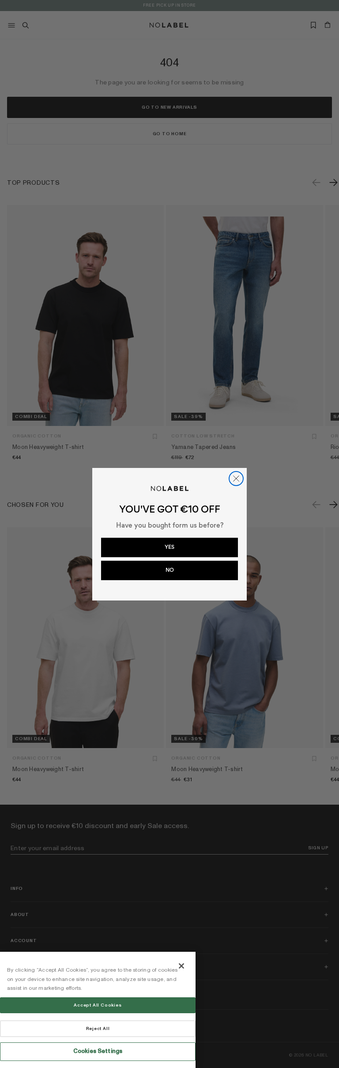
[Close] (181, 966)
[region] (98, 1010)
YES (169, 547)
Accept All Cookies (97, 1005)
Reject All (98, 1029)
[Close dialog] (236, 478)
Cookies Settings (97, 1051)
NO (170, 570)
